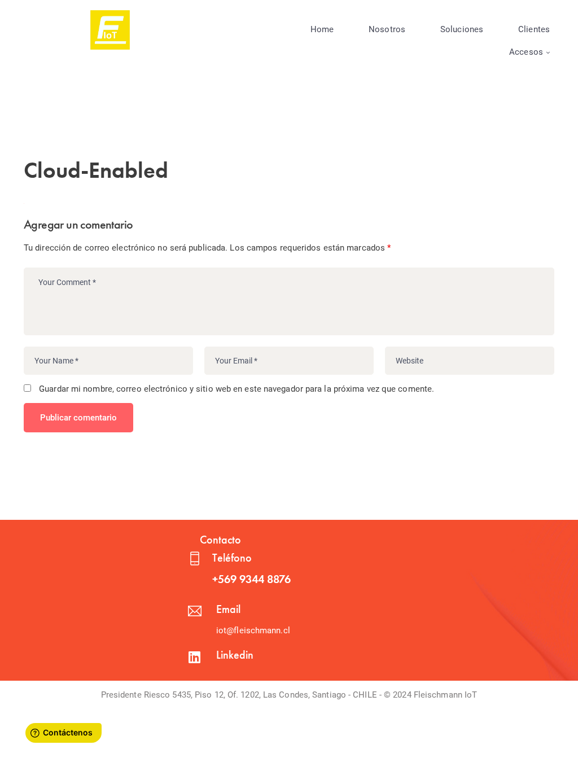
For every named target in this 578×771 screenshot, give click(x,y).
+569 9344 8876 (251, 579)
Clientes (534, 29)
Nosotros (387, 29)
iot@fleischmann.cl (253, 630)
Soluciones (461, 29)
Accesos (526, 52)
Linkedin (234, 654)
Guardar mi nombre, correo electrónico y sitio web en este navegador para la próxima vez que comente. (236, 389)
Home (322, 29)
